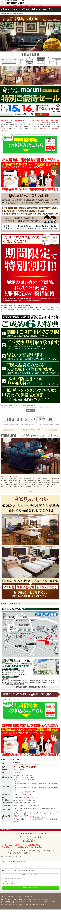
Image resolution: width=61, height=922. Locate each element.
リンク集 (40, 901)
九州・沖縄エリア (45, 899)
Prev (1, 459)
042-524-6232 (27, 794)
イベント (10, 5)
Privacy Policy (24, 907)
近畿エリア (29, 899)
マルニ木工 (12, 861)
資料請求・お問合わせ (10, 901)
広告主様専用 (11, 902)
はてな (15, 13)
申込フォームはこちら (31, 887)
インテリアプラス (4, 5)
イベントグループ (54, 901)
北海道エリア (3, 899)
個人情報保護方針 (20, 901)
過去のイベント (4, 902)
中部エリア (22, 899)
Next (59, 459)
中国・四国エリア (36, 899)
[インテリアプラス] (14, 2)
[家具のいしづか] (30, 694)
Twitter (3, 13)
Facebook (9, 13)
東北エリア (10, 899)
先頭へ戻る (31, 826)
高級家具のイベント (20, 861)
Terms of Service (32, 907)
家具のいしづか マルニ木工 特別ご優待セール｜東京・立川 (30, 5)
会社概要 (2, 901)
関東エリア (15, 5)
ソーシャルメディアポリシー (31, 901)
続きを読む (30, 411)
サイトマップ (46, 901)
